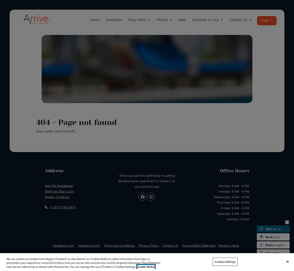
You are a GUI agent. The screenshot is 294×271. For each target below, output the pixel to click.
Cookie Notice (146, 266)
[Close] (287, 261)
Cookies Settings (225, 261)
